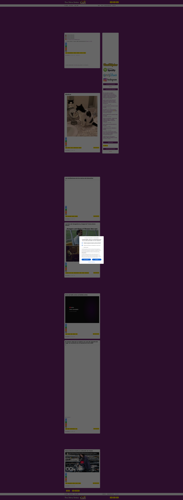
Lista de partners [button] (84, 252)
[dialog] (91, 250)
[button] (91, 247)
